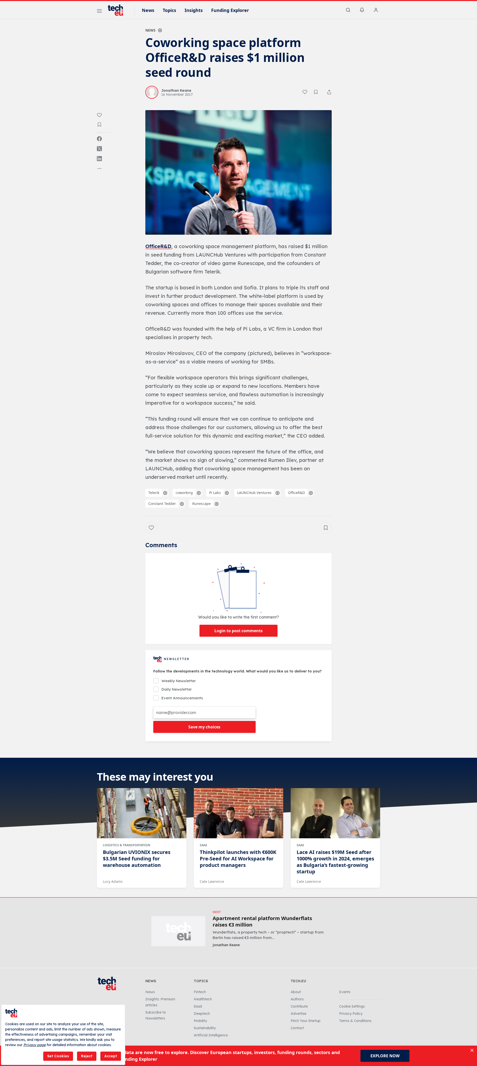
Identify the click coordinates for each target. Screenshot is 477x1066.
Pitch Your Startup (305, 1021)
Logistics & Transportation (126, 845)
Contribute (299, 1006)
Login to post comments (238, 630)
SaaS (203, 845)
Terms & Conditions (355, 1021)
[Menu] (99, 11)
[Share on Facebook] (99, 138)
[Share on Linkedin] (99, 158)
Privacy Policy (350, 1013)
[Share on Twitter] (99, 148)
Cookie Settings (352, 1006)
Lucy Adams (113, 881)
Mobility (200, 1021)
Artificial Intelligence (211, 1035)
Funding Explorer (230, 10)
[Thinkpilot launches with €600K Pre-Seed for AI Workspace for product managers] (238, 813)
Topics (169, 10)
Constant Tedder (162, 503)
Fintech (200, 992)
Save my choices (204, 727)
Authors (297, 999)
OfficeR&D (158, 246)
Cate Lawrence (212, 881)
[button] (238, 172)
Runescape (201, 503)
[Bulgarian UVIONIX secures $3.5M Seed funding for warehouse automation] (141, 813)
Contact (297, 1028)
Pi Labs (215, 492)
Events (344, 992)
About (296, 992)
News (148, 10)
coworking (184, 492)
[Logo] (118, 10)
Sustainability (205, 1028)
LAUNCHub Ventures (254, 492)
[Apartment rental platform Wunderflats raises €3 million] (178, 931)
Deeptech (202, 1013)
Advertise (298, 1013)
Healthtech (203, 999)
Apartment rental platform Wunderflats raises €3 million (262, 921)
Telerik (153, 492)
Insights (194, 10)
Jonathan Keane (226, 944)
